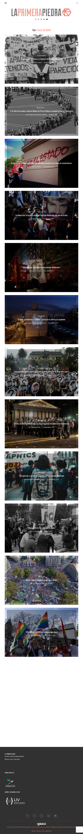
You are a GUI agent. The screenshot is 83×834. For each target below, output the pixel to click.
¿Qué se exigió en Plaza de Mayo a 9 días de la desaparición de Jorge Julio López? (41, 371)
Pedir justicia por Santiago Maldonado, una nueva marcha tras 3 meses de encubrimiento (41, 163)
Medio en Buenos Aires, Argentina (42, 831)
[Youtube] (47, 19)
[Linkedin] (44, 19)
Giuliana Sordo (36, 167)
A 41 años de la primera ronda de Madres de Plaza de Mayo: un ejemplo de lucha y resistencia (41, 111)
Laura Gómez (37, 531)
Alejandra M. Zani (36, 636)
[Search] (77, 3)
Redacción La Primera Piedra (38, 114)
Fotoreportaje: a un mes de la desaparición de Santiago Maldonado (41, 475)
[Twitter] (38, 19)
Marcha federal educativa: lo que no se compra (41, 580)
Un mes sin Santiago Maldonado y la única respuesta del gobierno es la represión (41, 423)
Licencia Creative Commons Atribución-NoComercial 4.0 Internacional (55, 827)
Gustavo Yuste (37, 62)
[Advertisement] (41, 683)
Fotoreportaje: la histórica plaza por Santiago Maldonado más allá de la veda (41, 215)
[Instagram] (41, 19)
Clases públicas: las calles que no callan (41, 528)
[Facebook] (35, 19)
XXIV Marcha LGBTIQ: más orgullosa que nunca (41, 632)
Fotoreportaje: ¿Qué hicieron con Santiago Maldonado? (41, 267)
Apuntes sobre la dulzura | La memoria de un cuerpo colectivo (41, 59)
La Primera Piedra (20, 827)
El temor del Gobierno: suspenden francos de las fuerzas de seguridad (41, 319)
